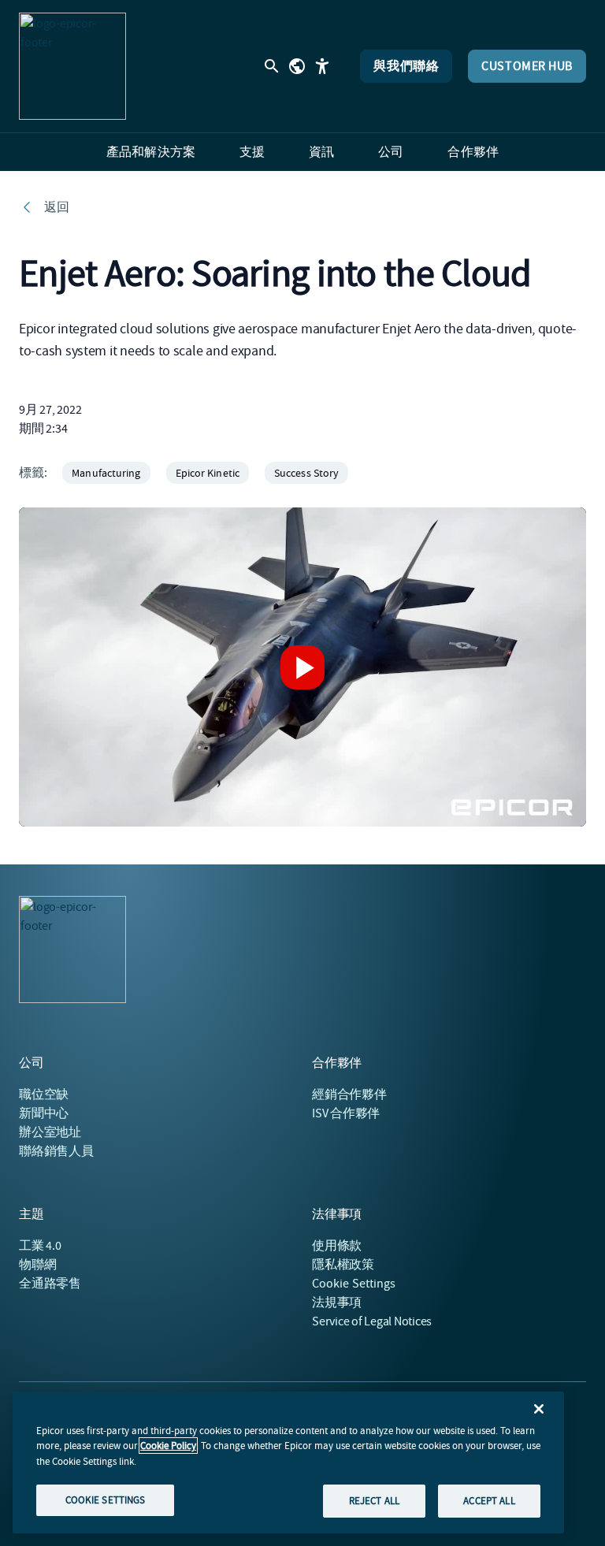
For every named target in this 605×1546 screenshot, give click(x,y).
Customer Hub (527, 66)
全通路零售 (50, 1283)
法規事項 (337, 1302)
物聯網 (37, 1265)
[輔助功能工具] (322, 66)
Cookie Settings (354, 1283)
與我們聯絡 (406, 66)
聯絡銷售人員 (56, 1151)
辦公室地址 (50, 1132)
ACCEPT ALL (488, 1500)
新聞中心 (44, 1113)
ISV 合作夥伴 (346, 1113)
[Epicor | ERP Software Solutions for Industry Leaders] (72, 66)
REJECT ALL (374, 1500)
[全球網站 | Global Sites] (297, 66)
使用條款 (337, 1246)
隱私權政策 (343, 1265)
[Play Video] (302, 667)
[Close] (538, 1409)
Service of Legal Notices (372, 1321)
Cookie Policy (168, 1445)
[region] (288, 1462)
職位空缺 (44, 1094)
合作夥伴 (349, 1094)
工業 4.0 (40, 1246)
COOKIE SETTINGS (105, 1500)
